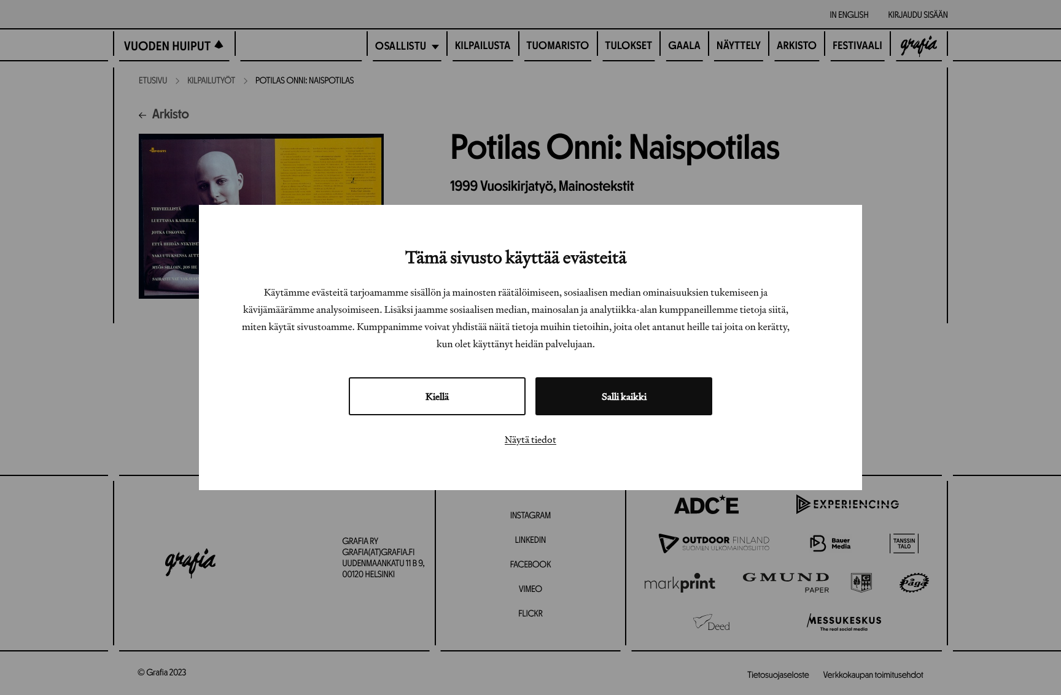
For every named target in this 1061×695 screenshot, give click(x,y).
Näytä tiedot (530, 439)
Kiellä (437, 396)
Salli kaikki (624, 396)
